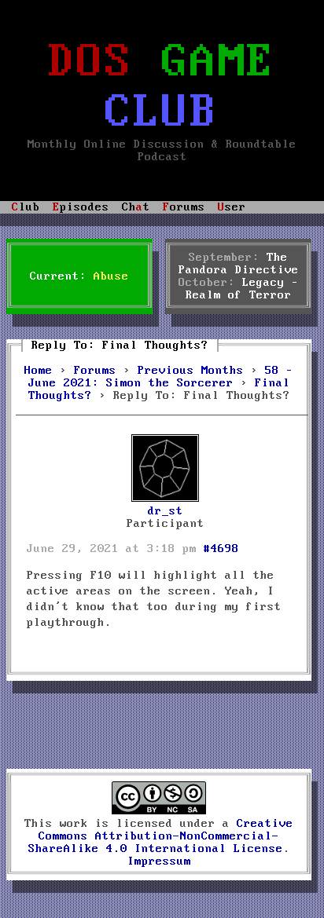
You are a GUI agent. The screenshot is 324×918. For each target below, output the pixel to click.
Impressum (159, 861)
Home (38, 370)
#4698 (221, 549)
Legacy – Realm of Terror (242, 289)
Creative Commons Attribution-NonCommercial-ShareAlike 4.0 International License (161, 836)
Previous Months (191, 370)
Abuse (111, 276)
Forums (95, 370)
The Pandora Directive (239, 263)
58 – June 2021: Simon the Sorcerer (161, 377)
